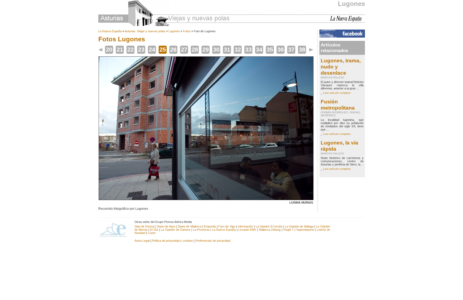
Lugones (351, 3)
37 (291, 49)
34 (259, 49)
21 (120, 49)
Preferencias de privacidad (212, 240)
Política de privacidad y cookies (172, 240)
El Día (154, 229)
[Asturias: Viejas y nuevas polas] (164, 14)
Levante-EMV (247, 229)
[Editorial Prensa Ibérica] (115, 229)
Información (245, 226)
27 (184, 49)
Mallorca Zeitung (270, 229)
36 (280, 49)
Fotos (187, 31)
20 (109, 49)
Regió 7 (288, 229)
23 (141, 49)
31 (227, 49)
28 (195, 49)
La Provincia (201, 229)
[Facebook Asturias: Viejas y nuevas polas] (342, 36)
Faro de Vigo (226, 226)
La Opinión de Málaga (299, 226)
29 (205, 49)
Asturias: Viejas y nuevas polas (145, 31)
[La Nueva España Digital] (347, 21)
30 (216, 49)
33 (248, 49)
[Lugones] (206, 199)
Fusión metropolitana (338, 105)
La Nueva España (110, 31)
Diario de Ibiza (166, 226)
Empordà (210, 226)
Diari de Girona (144, 226)
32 (237, 49)
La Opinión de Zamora (175, 229)
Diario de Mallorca (189, 226)
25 (162, 49)
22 (130, 49)
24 (152, 49)
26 (173, 49)
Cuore (152, 232)
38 (302, 49)
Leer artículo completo (337, 92)
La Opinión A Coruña (269, 226)
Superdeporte (305, 229)
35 (270, 49)
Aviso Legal (142, 240)
